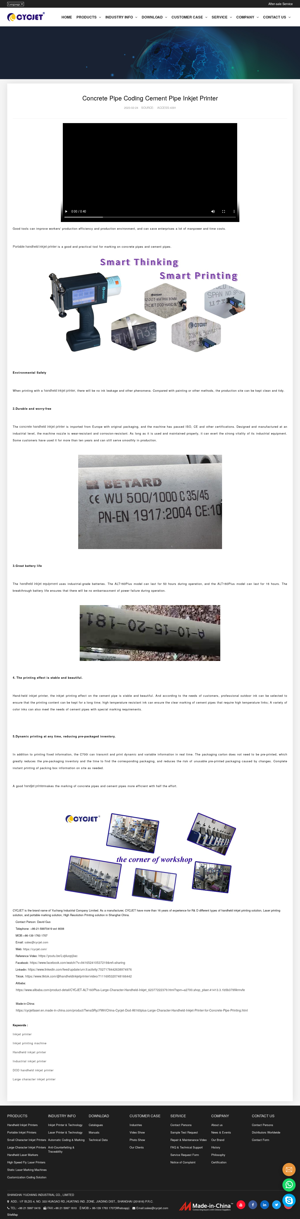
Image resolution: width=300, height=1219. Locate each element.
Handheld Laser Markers (22, 1155)
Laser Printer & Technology (65, 1132)
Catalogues (96, 1125)
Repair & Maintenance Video (188, 1140)
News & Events (221, 1132)
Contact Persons (181, 1125)
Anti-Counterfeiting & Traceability (61, 1149)
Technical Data (98, 1140)
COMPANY (245, 17)
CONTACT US (274, 17)
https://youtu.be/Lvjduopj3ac (58, 955)
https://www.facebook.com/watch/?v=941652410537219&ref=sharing (77, 962)
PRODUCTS (86, 17)
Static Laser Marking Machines (27, 1170)
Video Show (137, 1132)
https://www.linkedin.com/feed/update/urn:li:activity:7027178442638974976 (80, 969)
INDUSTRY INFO (119, 17)
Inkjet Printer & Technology (65, 1125)
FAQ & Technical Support (186, 1147)
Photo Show (137, 1140)
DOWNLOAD (152, 17)
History (215, 1147)
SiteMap (12, 1214)
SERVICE (220, 17)
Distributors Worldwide (266, 1132)
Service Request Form (184, 1155)
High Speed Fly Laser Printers (26, 1162)
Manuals (94, 1132)
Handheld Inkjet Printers (22, 1125)
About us (217, 1125)
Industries (136, 1125)
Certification (218, 1162)
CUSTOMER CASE (187, 17)
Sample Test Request (184, 1132)
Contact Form (260, 1140)
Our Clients (137, 1147)
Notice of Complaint (182, 1162)
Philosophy (218, 1155)
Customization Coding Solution (26, 1177)
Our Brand (217, 1140)
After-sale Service (280, 4)
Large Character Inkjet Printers (26, 1147)
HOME (66, 17)
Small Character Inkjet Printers (26, 1140)
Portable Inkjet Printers (21, 1132)
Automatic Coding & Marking (66, 1140)
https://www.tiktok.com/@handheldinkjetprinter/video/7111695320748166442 (78, 976)
